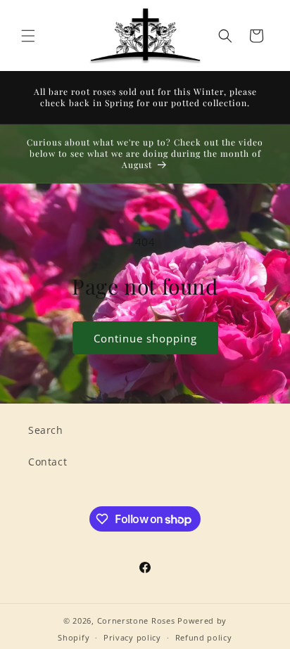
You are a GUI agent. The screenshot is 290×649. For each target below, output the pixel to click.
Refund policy (203, 637)
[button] (28, 35)
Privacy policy (132, 637)
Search (45, 430)
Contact (47, 461)
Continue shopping (145, 338)
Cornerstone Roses (136, 620)
